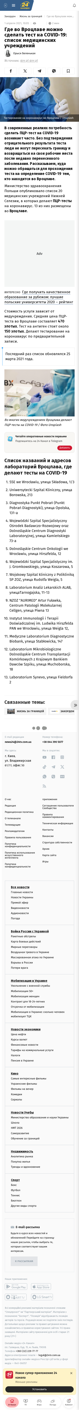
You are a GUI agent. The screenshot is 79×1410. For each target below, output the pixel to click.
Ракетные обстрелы (23, 936)
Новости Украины (22, 897)
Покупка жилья (20, 1161)
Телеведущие (13, 825)
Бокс (14, 1184)
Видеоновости (20, 907)
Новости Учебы (22, 1112)
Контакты (47, 830)
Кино (14, 1073)
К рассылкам (24, 1261)
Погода (15, 918)
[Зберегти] (68, 71)
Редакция (10, 806)
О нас (8, 799)
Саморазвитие (20, 1133)
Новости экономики (25, 1029)
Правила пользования (18, 837)
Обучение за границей (25, 1138)
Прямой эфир (19, 902)
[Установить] (39, 1382)
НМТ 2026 (17, 1128)
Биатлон (16, 1200)
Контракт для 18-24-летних (28, 1001)
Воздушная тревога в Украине (30, 952)
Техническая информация (57, 823)
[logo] (25, 5)
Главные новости (22, 892)
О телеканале (13, 818)
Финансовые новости (24, 1044)
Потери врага (19, 967)
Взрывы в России (22, 962)
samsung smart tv (42, 1297)
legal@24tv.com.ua (49, 1355)
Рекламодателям (15, 831)
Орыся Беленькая (24, 53)
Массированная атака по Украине (32, 957)
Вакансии (47, 836)
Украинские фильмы (24, 1083)
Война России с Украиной (30, 931)
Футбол (15, 1190)
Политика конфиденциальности (17, 845)
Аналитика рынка (22, 1156)
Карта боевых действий (26, 941)
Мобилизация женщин (25, 996)
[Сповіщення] (74, 5)
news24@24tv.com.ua (18, 742)
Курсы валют (19, 1039)
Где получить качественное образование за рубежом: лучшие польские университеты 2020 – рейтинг (38, 297)
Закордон (10, 16)
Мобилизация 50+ (22, 991)
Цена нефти (18, 1034)
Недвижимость (22, 1151)
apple (42, 1286)
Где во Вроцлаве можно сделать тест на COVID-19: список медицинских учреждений (60, 16)
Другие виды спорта (23, 1205)
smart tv (16, 1297)
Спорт (15, 1180)
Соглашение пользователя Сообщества (58, 807)
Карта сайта (49, 855)
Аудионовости (20, 913)
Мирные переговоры (24, 946)
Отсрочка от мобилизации (27, 1006)
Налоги (15, 1055)
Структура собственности (57, 842)
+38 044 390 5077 (52, 742)
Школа (15, 1122)
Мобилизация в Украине (29, 981)
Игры (45, 861)
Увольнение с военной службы (30, 985)
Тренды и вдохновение (25, 1167)
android (16, 1286)
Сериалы (16, 1099)
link (44, 757)
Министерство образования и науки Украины (40, 1117)
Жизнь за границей (31, 16)
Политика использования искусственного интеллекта (20, 855)
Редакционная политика (19, 812)
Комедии (16, 1094)
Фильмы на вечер (22, 1089)
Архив (45, 849)
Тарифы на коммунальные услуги (32, 1050)
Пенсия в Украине (22, 1060)
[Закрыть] (71, 1373)
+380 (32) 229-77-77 (27, 1351)
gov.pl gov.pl (29, 60)
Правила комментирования (53, 815)
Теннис (15, 1195)
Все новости (20, 887)
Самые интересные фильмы (28, 1078)
